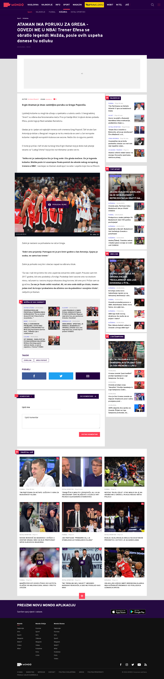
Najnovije (20, 628)
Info (18, 632)
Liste (37, 655)
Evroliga (27, 360)
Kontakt (52, 672)
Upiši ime (26, 407)
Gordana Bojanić (33, 99)
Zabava (38, 638)
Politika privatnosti (95, 672)
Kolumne (39, 649)
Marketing (30, 672)
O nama (20, 672)
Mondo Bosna (59, 624)
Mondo (19, 624)
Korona (38, 628)
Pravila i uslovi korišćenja (27, 675)
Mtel (19, 649)
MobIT (19, 642)
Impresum (41, 672)
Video (19, 645)
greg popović (41, 360)
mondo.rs (49, 99)
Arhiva (81, 672)
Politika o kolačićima (67, 672)
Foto (37, 652)
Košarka (25, 18)
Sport (19, 18)
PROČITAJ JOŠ (27, 452)
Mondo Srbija (41, 624)
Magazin (20, 638)
